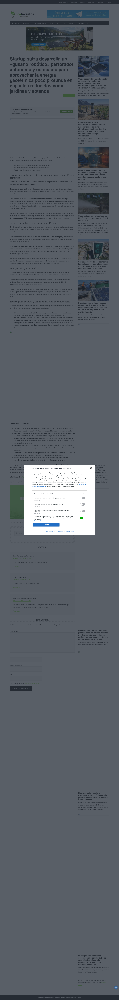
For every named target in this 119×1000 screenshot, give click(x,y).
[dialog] (59, 500)
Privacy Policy (70, 531)
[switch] (82, 498)
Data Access (59, 531)
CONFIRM (46, 525)
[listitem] (59, 494)
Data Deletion (49, 531)
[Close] (91, 468)
